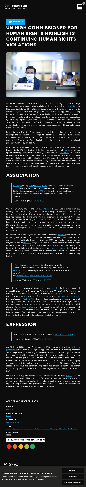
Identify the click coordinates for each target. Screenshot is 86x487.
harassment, (46, 429)
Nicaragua (9, 409)
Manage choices (73, 482)
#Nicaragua (17, 185)
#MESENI (37, 185)
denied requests (59, 248)
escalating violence (37, 227)
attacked (47, 209)
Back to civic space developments (28, 440)
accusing (56, 293)
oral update (71, 106)
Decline (73, 476)
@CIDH (30, 185)
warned (69, 375)
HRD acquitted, (62, 429)
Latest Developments (12, 422)
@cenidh (18, 265)
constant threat (46, 219)
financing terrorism (70, 296)
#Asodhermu (18, 270)
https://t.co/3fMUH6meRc (41, 275)
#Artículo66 (23, 273)
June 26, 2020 (45, 280)
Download (18, 22)
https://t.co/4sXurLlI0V (64, 334)
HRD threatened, (73, 429)
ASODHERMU (28, 299)
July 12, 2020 (38, 201)
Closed (8, 416)
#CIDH (44, 185)
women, (8, 429)
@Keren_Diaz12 (22, 275)
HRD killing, (53, 429)
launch (70, 150)
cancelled (55, 288)
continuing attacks (26, 307)
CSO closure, (38, 429)
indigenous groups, (18, 429)
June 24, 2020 (45, 339)
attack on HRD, (28, 429)
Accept (73, 470)
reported (62, 234)
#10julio (43, 191)
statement (64, 152)
